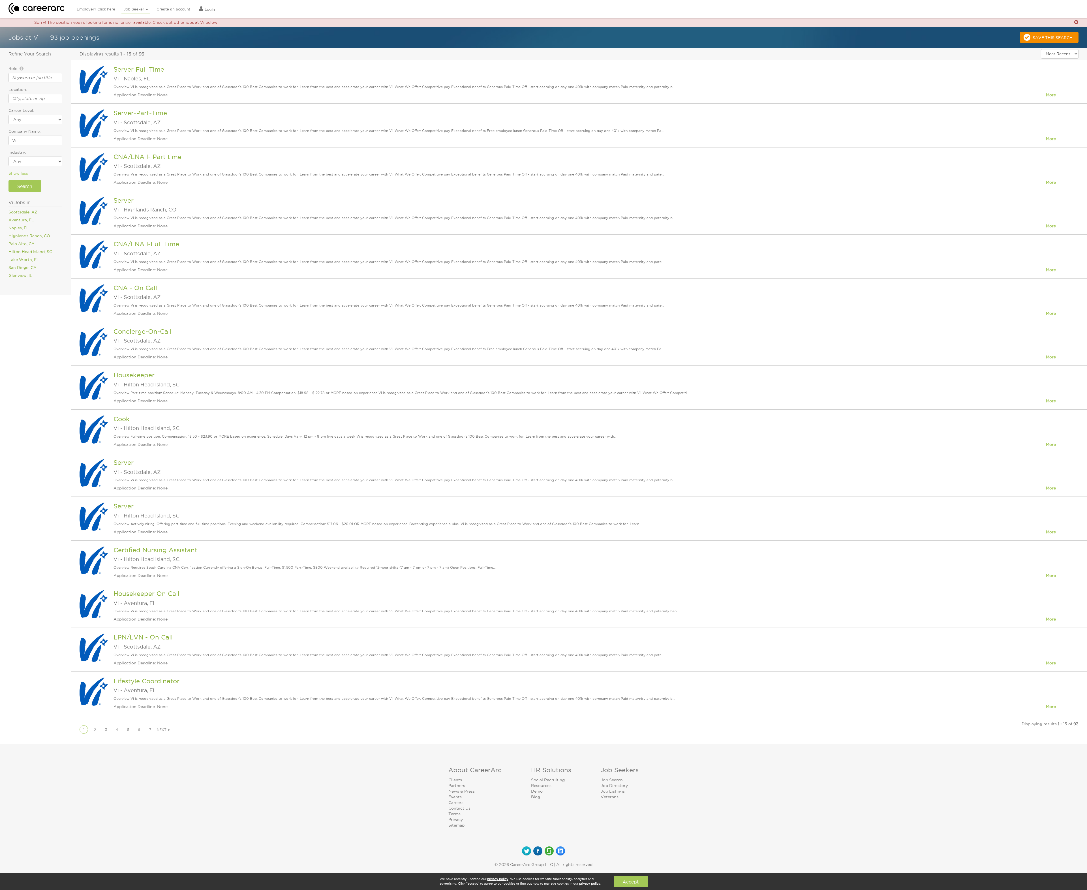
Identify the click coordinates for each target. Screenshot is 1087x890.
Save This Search (1053, 37)
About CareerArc (475, 770)
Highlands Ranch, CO (29, 236)
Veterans (610, 797)
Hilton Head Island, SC (30, 251)
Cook (122, 419)
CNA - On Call (135, 287)
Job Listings (613, 791)
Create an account (173, 9)
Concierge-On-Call (143, 331)
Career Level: (21, 110)
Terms (454, 814)
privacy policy (497, 879)
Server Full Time (139, 69)
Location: (17, 89)
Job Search (612, 780)
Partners (456, 785)
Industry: (17, 152)
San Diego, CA (22, 267)
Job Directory (614, 785)
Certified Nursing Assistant (155, 550)
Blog (535, 797)
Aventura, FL (21, 220)
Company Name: (24, 131)
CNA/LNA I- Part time (147, 156)
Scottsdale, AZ (22, 212)
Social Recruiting (548, 780)
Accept (630, 881)
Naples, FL (18, 228)
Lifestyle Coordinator (146, 681)
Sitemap (456, 825)
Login (209, 9)
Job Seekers (620, 770)
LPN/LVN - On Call (143, 637)
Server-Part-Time (140, 113)
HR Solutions (551, 770)
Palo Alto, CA (21, 243)
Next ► (164, 729)
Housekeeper (134, 375)
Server (124, 200)
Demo (537, 791)
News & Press (461, 791)
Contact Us (459, 808)
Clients (455, 780)
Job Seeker (134, 9)
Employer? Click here (96, 9)
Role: (14, 68)
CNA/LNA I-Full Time (146, 244)
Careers (455, 802)
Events (455, 797)
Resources (541, 785)
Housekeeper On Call (146, 593)
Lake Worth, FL (23, 259)
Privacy (455, 819)
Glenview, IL (20, 275)
